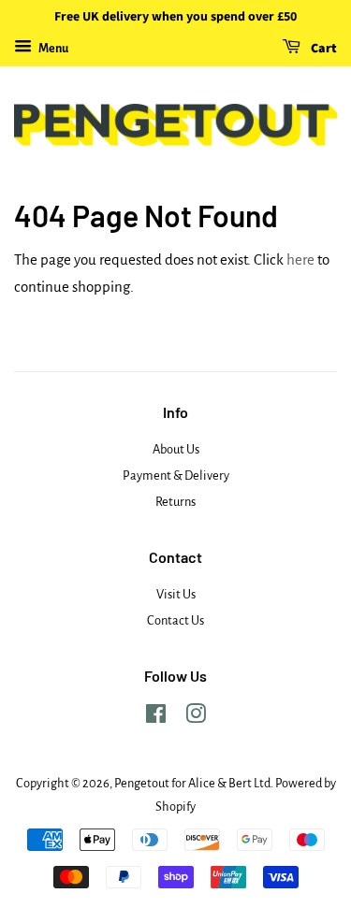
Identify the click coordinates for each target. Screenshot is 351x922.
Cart (322, 48)
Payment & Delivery (176, 475)
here (300, 259)
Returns (175, 502)
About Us (176, 449)
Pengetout (141, 783)
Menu (52, 48)
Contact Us (175, 620)
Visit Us (176, 594)
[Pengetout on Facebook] (156, 718)
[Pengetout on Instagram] (195, 718)
